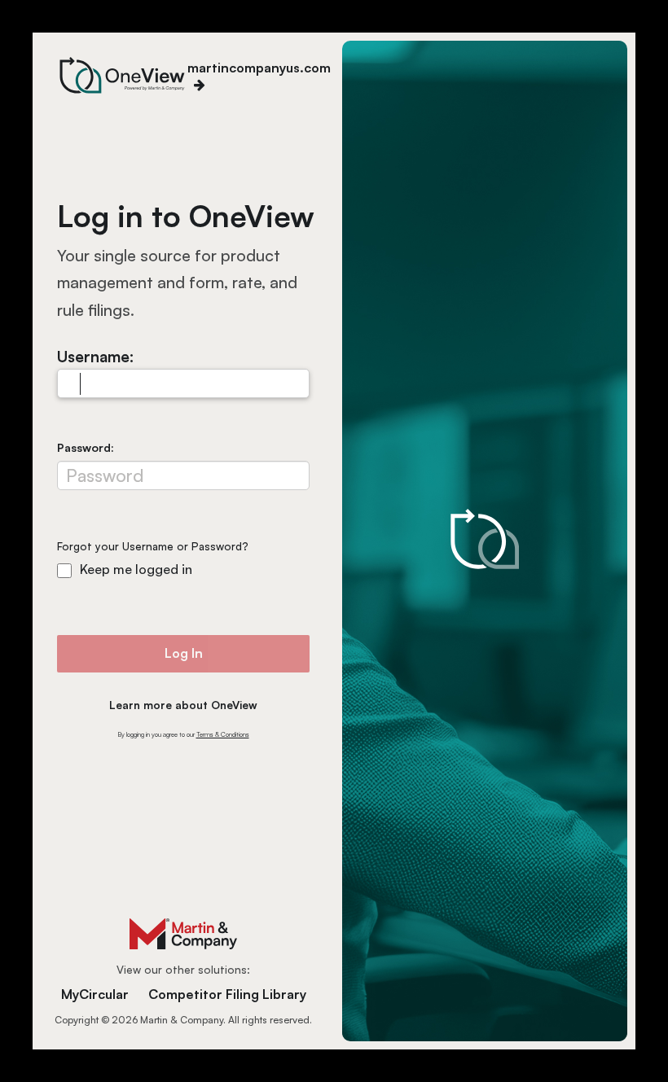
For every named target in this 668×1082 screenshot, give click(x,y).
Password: (85, 447)
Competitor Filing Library (227, 994)
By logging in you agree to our (183, 734)
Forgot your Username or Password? (152, 546)
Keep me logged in (136, 569)
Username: (95, 356)
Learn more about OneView (183, 705)
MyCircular (95, 994)
